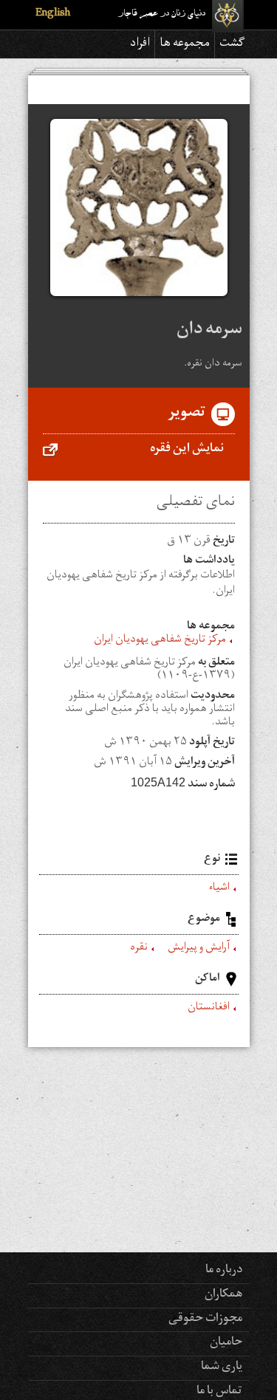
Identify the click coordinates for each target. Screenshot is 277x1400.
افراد (140, 44)
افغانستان (209, 1008)
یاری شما (221, 1367)
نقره (139, 949)
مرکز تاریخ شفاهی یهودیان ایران (160, 641)
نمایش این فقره (187, 449)
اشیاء (219, 889)
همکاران (223, 1295)
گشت (232, 44)
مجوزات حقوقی (205, 1319)
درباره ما (223, 1270)
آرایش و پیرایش (199, 949)
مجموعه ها (185, 44)
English (52, 14)
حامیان (226, 1343)
